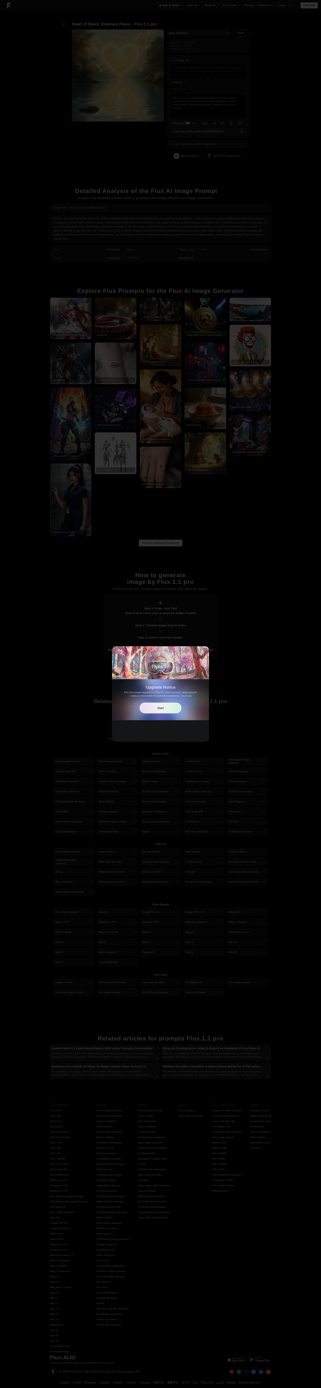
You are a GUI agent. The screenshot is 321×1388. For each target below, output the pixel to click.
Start (160, 708)
